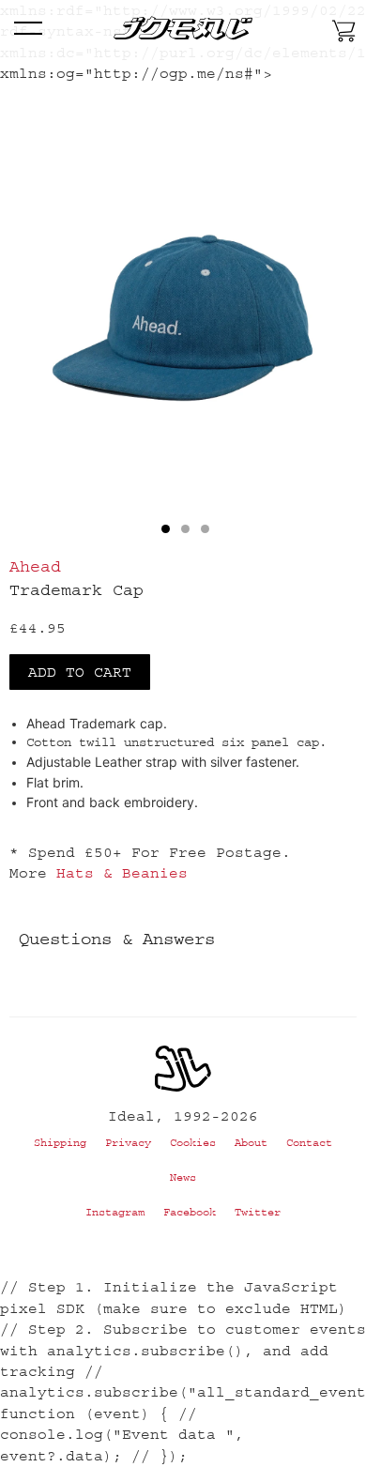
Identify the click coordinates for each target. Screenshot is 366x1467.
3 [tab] (205, 529)
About (251, 1143)
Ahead (35, 567)
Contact (309, 1143)
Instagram (115, 1212)
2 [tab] (185, 529)
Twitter (258, 1212)
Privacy (128, 1143)
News (183, 1177)
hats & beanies (122, 872)
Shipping (60, 1143)
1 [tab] (165, 529)
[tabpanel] (183, 328)
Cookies (193, 1143)
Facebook (189, 1212)
